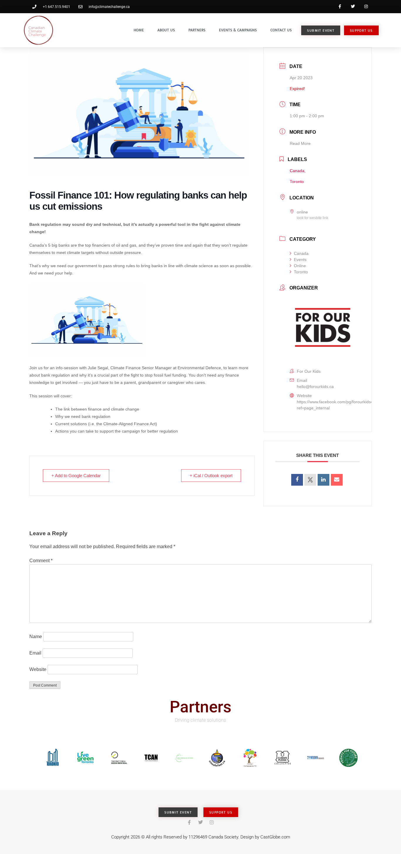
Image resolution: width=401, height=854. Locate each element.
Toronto (301, 272)
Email (35, 652)
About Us (166, 30)
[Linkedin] (323, 480)
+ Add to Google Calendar (76, 475)
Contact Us (281, 30)
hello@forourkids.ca (315, 386)
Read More (300, 143)
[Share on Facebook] (297, 480)
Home (139, 30)
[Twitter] (352, 6)
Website (37, 669)
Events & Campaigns (238, 30)
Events (300, 259)
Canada (301, 253)
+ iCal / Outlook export (211, 475)
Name (35, 636)
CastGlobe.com (275, 837)
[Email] (337, 480)
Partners (196, 30)
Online (300, 265)
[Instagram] (366, 6)
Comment (41, 560)
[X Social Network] (310, 480)
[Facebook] (339, 6)
